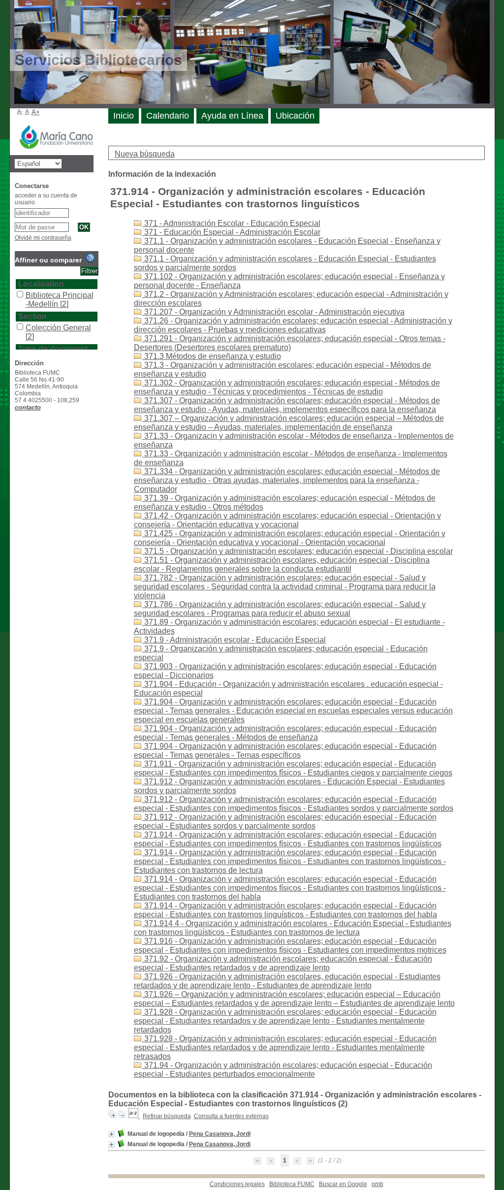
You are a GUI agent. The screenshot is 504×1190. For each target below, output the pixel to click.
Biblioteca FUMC (292, 1184)
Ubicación (295, 116)
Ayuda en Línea (232, 116)
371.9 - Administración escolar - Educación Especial (234, 640)
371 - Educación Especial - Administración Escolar (231, 232)
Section (32, 316)
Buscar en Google (343, 1184)
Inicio (123, 116)
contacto (28, 407)
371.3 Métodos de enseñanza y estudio (211, 356)
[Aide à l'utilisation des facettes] (90, 258)
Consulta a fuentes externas (231, 1116)
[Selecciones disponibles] (134, 1116)
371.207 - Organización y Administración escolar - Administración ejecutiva (273, 312)
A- (20, 111)
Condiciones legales (237, 1184)
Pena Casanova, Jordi (220, 1133)
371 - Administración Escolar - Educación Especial (231, 223)
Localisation (41, 284)
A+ (36, 112)
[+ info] (111, 1134)
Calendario (167, 116)
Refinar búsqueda (167, 1116)
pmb (377, 1184)
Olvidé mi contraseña (43, 237)
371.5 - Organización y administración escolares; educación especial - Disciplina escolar (297, 551)
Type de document (53, 349)
